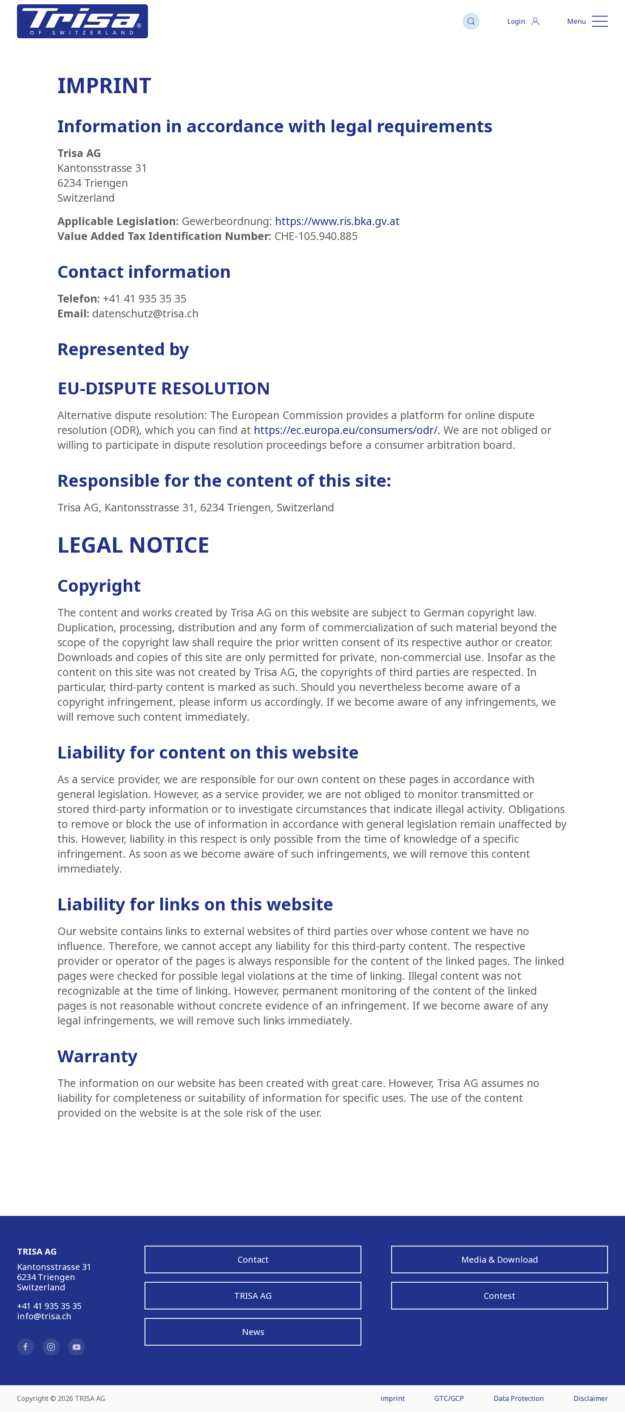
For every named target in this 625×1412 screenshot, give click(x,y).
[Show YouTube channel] (76, 1346)
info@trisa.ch (44, 1316)
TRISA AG (253, 1295)
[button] (471, 21)
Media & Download (499, 1259)
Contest (499, 1295)
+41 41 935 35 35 (49, 1306)
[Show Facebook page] (25, 1346)
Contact (253, 1259)
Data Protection (519, 1398)
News (253, 1332)
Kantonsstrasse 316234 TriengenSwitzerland (54, 1277)
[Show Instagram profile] (51, 1346)
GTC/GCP (449, 1398)
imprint (393, 1398)
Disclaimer (591, 1398)
